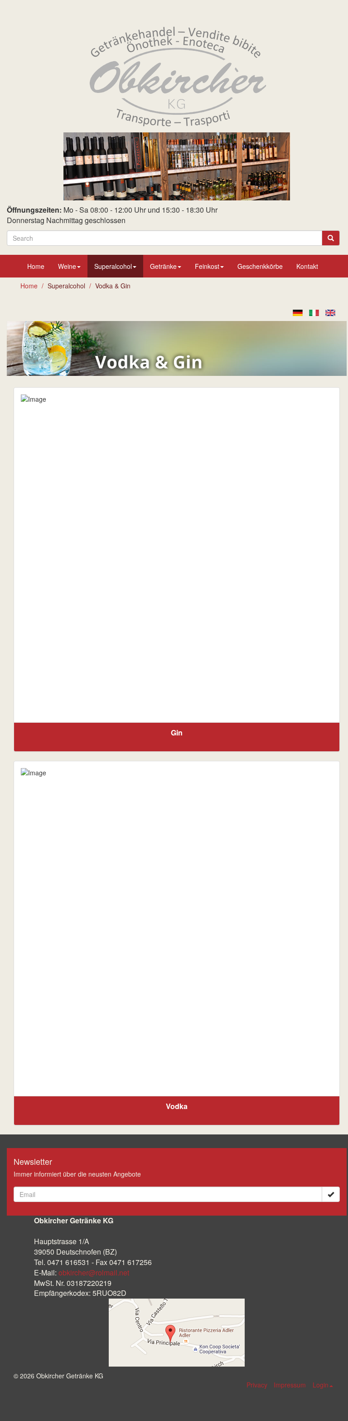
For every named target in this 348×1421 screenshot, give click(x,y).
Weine (67, 266)
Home (35, 266)
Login (321, 1384)
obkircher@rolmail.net (93, 1272)
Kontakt (307, 266)
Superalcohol (113, 266)
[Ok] (331, 1194)
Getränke (163, 266)
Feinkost (207, 266)
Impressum (290, 1384)
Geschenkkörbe (260, 266)
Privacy (256, 1384)
